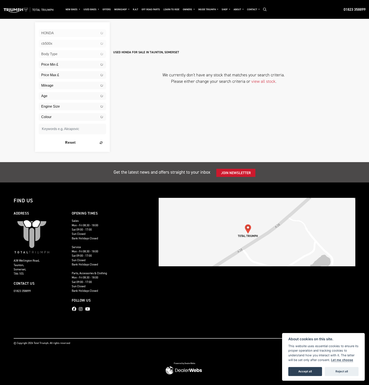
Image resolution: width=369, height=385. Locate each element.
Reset (70, 142)
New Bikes (72, 9)
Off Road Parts (151, 9)
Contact (252, 9)
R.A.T (135, 9)
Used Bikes (90, 9)
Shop (225, 9)
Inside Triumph (207, 9)
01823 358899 (355, 9)
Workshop (120, 9)
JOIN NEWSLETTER (236, 172)
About (238, 9)
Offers (106, 9)
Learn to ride (171, 9)
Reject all (341, 371)
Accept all (305, 371)
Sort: (119, 26)
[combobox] (72, 33)
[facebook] (75, 309)
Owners (188, 9)
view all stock (263, 81)
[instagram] (82, 309)
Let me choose (342, 360)
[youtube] (88, 309)
